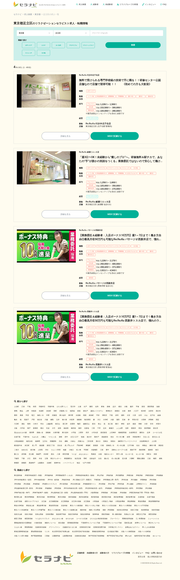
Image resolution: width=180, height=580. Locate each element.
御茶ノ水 (40, 415)
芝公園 (31, 454)
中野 (47, 415)
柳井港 (73, 428)
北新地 (86, 428)
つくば (74, 454)
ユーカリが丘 (157, 432)
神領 (122, 424)
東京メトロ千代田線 (141, 505)
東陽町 (88, 445)
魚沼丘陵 (78, 458)
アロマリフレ (73, 45)
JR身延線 (153, 484)
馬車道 (93, 454)
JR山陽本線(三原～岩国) (59, 493)
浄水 (46, 450)
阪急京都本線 (85, 514)
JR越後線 (48, 488)
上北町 (16, 406)
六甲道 (22, 428)
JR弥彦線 (57, 488)
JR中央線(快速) (39, 480)
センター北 (129, 454)
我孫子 (26, 420)
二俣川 (16, 450)
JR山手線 (100, 475)
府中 (66, 437)
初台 (112, 437)
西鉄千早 (133, 450)
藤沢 (131, 406)
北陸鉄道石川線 (85, 527)
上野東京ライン (141, 484)
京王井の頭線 (76, 501)
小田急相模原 (19, 441)
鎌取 (52, 420)
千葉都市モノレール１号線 (90, 523)
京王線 (44, 501)
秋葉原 (33, 411)
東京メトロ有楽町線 (21, 510)
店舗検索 (80, 553)
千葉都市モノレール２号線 (112, 523)
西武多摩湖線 (118, 497)
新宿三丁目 (51, 445)
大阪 (15, 428)
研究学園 (66, 454)
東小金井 (62, 415)
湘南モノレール (50, 523)
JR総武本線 (66, 480)
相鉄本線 (83, 510)
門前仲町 (80, 445)
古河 (140, 415)
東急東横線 (131, 501)
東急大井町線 (19, 505)
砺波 (134, 424)
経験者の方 (104, 553)
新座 (79, 411)
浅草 (126, 428)
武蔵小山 (81, 441)
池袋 (158, 406)
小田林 (143, 420)
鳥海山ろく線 (129, 514)
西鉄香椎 (142, 450)
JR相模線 (159, 475)
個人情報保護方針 (154, 557)
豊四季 (31, 432)
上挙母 (40, 450)
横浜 (120, 406)
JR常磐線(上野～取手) (111, 480)
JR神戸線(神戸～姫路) (40, 493)
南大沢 (89, 437)
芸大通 (124, 458)
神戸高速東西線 (36, 536)
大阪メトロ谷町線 (144, 531)
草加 (140, 428)
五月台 (45, 441)
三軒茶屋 (90, 441)
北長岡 (72, 424)
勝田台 (142, 432)
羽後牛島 (51, 406)
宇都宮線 (97, 480)
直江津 (65, 424)
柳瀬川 (111, 428)
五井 (57, 420)
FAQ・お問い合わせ (153, 553)
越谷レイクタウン (97, 411)
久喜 (134, 415)
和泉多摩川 (137, 437)
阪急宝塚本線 (73, 514)
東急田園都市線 (154, 501)
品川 (114, 406)
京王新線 (87, 501)
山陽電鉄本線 (67, 536)
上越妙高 (49, 424)
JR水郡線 (102, 484)
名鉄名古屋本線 (122, 510)
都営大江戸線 (141, 514)
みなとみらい (83, 454)
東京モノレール (154, 523)
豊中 (107, 450)
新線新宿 (105, 437)
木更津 (71, 420)
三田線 (47, 536)
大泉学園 (56, 432)
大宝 (28, 458)
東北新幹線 (18, 475)
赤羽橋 (23, 454)
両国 (84, 415)
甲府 (27, 415)
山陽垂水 (41, 463)
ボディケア (28, 45)
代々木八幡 (120, 437)
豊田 (15, 415)
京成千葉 (17, 437)
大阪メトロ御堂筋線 (128, 531)
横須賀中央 (18, 445)
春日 (157, 450)
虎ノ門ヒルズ (69, 445)
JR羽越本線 (49, 475)
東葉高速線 (29, 527)
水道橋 (78, 415)
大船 (125, 406)
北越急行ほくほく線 (70, 527)
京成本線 (141, 497)
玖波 (47, 428)
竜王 (33, 415)
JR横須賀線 (149, 475)
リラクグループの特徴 (120, 553)
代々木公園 (121, 445)
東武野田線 (51, 497)
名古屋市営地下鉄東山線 (60, 531)
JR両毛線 (120, 484)
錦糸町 (91, 415)
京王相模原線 (53, 501)
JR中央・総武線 (53, 480)
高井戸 (96, 437)
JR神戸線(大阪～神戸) (22, 493)
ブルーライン (115, 519)
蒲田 (118, 420)
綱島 (66, 441)
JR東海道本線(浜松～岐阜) (123, 488)
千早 (99, 428)
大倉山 (72, 441)
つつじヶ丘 (52, 437)
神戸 (28, 428)
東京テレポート (56, 458)
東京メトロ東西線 (125, 505)
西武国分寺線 (106, 497)
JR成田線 (36, 484)
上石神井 (113, 432)
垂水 (42, 428)
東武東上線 (18, 497)
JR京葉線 (26, 484)
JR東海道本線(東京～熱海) (84, 475)
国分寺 (158, 411)
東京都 (38, 14)
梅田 (154, 458)
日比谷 (59, 445)
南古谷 (39, 420)
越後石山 (86, 424)
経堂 (128, 437)
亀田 (79, 424)
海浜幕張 (87, 420)
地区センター (109, 454)
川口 (99, 420)
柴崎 (60, 437)
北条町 (49, 463)
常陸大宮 (135, 420)
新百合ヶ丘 (156, 437)
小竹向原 (95, 432)
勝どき (16, 454)
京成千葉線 (151, 497)
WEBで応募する (114, 136)
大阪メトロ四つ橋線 (21, 536)
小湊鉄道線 (38, 523)
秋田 (34, 406)
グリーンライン (54, 527)
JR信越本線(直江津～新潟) (23, 488)
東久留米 (65, 432)
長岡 (28, 424)
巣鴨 (15, 411)
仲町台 (148, 454)
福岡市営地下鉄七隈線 (142, 536)
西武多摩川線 (130, 497)
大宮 (128, 415)
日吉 (60, 441)
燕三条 (110, 424)
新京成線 (61, 523)
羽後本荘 (42, 406)
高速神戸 (32, 463)
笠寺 (151, 424)
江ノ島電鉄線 (140, 519)
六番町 (132, 458)
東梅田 (16, 463)
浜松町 (48, 411)
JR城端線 (108, 488)
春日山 (57, 424)
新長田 (35, 428)
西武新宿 (104, 432)
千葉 (111, 415)
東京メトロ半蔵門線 (38, 510)
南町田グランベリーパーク (127, 441)
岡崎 (140, 424)
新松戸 (85, 411)
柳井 (80, 428)
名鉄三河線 (134, 510)
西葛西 (95, 445)
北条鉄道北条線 (80, 536)
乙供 (23, 406)
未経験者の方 (92, 553)
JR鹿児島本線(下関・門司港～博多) (141, 493)
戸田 (33, 420)
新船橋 (48, 432)
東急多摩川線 (41, 505)
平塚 (137, 406)
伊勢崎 (151, 420)
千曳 (28, 406)
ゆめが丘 (24, 450)
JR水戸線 (111, 484)
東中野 (70, 415)
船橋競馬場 (122, 432)
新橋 (108, 406)
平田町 (86, 450)
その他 (43, 53)
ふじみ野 (119, 428)
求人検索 (28, 14)
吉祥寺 (151, 411)
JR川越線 (134, 480)
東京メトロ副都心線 (70, 510)
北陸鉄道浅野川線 (99, 527)
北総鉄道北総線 (40, 527)
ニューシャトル (153, 519)
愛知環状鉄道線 (36, 531)
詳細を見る (65, 136)
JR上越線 (130, 484)
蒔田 (155, 454)
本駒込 (144, 445)
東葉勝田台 (68, 458)
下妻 (23, 458)
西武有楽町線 (83, 497)
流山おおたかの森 (20, 432)
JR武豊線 (139, 488)
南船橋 (79, 420)
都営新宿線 (29, 519)
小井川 (35, 424)
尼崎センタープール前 (119, 450)
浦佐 (23, 424)
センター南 (140, 454)
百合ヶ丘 (146, 437)
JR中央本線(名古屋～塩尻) (73, 488)
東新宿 (161, 445)
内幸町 (46, 454)
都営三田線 (18, 519)
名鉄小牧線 (29, 514)
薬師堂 (150, 450)
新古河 (155, 428)
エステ (43, 45)
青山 (99, 424)
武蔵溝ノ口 (63, 411)
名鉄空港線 (155, 510)
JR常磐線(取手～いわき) (64, 475)
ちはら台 (35, 437)
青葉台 (113, 441)
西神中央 (57, 463)
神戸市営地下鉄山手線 (115, 536)
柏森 (64, 450)
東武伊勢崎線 (29, 497)
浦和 (122, 415)
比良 (100, 458)
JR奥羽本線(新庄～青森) (33, 475)
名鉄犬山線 (18, 514)
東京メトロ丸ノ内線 (92, 505)
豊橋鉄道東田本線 (98, 531)
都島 (160, 458)
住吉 (138, 445)
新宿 (143, 406)
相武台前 (29, 441)
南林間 (37, 441)
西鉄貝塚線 (106, 514)
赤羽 (116, 415)
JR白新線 (39, 488)
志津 (148, 432)
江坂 (149, 458)
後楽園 (41, 445)
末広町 (27, 445)
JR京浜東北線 (75, 484)
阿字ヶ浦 (119, 454)
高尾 (21, 415)
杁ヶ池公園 (116, 458)
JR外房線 (152, 480)
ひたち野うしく (62, 406)
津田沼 (104, 415)
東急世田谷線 (53, 505)
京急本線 (64, 505)
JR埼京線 (124, 480)
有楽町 (41, 411)
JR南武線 (109, 475)
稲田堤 (72, 411)
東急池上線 (30, 505)
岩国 (59, 428)
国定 (157, 420)
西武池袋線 (72, 497)
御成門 (38, 454)
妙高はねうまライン (132, 527)
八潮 (58, 454)
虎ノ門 (34, 445)
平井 (97, 415)
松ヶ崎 (78, 450)
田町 (55, 411)
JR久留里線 (63, 484)
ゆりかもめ (70, 519)
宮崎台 (105, 441)
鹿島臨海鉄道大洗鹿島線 (22, 523)
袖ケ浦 (64, 420)
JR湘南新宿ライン (89, 484)
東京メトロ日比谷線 (109, 505)
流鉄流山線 (128, 523)
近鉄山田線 (39, 514)
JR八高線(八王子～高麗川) (82, 480)
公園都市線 (56, 536)
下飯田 (16, 458)
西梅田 (23, 463)
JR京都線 (148, 488)
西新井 (133, 428)
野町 (85, 458)
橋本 (129, 411)
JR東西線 (104, 493)
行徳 (102, 445)
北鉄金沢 (92, 458)
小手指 (73, 432)
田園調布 (53, 441)
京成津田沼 (133, 432)
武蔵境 (54, 415)
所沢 (87, 432)
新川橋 (32, 450)
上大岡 (154, 441)
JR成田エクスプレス (49, 484)
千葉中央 (26, 437)
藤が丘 (106, 458)
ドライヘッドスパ (88, 45)
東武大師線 (62, 497)
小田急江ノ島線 (107, 501)
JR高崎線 (143, 480)
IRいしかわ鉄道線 (148, 527)
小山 (145, 415)
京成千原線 (18, 501)
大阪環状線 (94, 493)
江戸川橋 (130, 445)
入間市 (80, 432)
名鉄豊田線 (145, 510)
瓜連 (123, 420)
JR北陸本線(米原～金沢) (93, 488)
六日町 (16, 424)
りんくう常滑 (55, 450)
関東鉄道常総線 (127, 519)
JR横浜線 (130, 475)
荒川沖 (72, 406)
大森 (112, 420)
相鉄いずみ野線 (94, 510)
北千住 (152, 415)
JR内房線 (17, 484)
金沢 (128, 424)
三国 (101, 450)
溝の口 (98, 441)
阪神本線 (96, 514)
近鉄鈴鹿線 (50, 514)
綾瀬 (159, 415)
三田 (93, 428)
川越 (46, 420)
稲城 (82, 437)
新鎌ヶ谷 (40, 432)
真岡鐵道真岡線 (72, 523)
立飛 (46, 458)
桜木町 (143, 411)
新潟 (93, 424)
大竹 (53, 428)
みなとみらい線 (57, 519)
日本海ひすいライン (115, 527)
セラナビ (17, 14)
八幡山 (43, 437)
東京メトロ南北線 (54, 510)
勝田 (91, 406)
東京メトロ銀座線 (76, 505)
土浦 (79, 406)
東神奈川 (109, 411)
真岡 (34, 458)
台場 (100, 454)
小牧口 (71, 450)
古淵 (123, 411)
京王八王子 (74, 437)
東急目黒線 (142, 501)
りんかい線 (18, 527)
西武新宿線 (95, 497)
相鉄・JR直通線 (108, 510)
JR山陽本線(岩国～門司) (79, 493)
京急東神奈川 (144, 441)
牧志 (78, 463)
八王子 (136, 411)
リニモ (47, 531)
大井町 (105, 420)
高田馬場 (150, 406)
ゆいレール (157, 536)
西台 (52, 454)
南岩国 (66, 428)
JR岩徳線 (123, 493)
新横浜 (117, 411)
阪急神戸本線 (61, 514)
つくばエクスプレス (42, 519)
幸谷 (40, 458)
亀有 (15, 420)
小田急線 (96, 501)
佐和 (96, 406)
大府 (145, 424)
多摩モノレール (140, 523)
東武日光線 (41, 497)
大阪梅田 (94, 450)
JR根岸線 (139, 475)
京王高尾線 (65, 501)
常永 (42, 424)
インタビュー (137, 553)
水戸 (85, 406)
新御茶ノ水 (110, 445)
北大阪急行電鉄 (112, 531)
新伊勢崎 (147, 428)
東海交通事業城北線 (21, 531)
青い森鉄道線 (117, 514)
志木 (104, 428)
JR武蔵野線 (120, 475)
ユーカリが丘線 (81, 519)
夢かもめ (128, 536)
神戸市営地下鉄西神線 (96, 536)
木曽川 (158, 424)
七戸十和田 (87, 463)
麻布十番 (153, 445)
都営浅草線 (152, 514)
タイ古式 (58, 45)
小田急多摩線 (120, 501)
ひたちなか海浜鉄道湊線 (98, 519)
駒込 (21, 411)
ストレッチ (28, 53)
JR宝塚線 (113, 493)
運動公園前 (141, 458)
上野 (27, 411)
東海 (102, 406)
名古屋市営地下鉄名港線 (80, 531)
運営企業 (141, 557)
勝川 (116, 424)
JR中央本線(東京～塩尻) (22, 480)
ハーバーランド (68, 463)
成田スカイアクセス (32, 501)
